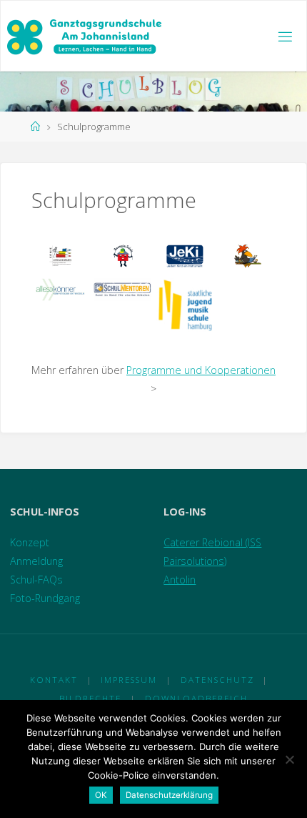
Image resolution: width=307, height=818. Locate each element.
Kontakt (54, 679)
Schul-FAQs (36, 579)
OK (101, 795)
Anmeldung (36, 561)
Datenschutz (217, 679)
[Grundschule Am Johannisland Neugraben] (85, 36)
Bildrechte (90, 698)
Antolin (179, 579)
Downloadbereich (196, 698)
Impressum (129, 679)
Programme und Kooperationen (201, 370)
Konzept (29, 542)
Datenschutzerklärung (169, 795)
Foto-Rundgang (45, 598)
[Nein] (289, 759)
